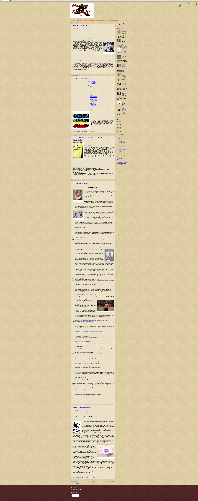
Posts (73, 494)
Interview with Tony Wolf (80, 183)
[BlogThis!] (91, 72)
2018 (119, 124)
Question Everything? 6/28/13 (81, 25)
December (120, 132)
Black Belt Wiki (119, 164)
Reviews (85, 20)
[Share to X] (92, 72)
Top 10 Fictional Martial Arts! (124, 39)
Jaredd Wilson (120, 24)
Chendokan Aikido (120, 158)
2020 (119, 121)
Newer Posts (74, 481)
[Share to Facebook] (93, 72)
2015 (119, 128)
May (120, 153)
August (120, 138)
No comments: (86, 131)
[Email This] (90, 72)
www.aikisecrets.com (88, 145)
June (120, 141)
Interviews (79, 20)
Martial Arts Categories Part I (124, 31)
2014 (119, 130)
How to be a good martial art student (124, 56)
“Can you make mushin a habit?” (82, 407)
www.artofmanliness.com (86, 429)
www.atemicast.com (82, 474)
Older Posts (112, 481)
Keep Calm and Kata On (124, 101)
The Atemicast (119, 159)
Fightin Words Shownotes (112, 20)
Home (74, 20)
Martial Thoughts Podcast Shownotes (97, 20)
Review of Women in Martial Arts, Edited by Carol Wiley (124, 84)
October (120, 135)
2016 (119, 127)
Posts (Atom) (78, 483)
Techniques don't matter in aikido (124, 48)
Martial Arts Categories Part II (124, 74)
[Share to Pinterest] (94, 72)
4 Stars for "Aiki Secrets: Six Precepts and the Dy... (122, 147)
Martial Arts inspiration (79, 78)
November (120, 134)
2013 (119, 131)
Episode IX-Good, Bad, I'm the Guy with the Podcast (124, 109)
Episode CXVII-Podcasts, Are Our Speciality (124, 93)
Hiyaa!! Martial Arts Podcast (121, 163)
